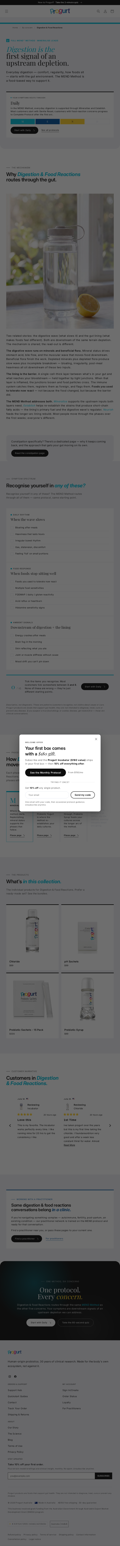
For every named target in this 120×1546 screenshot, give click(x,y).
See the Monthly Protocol (45, 772)
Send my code (83, 794)
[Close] (96, 739)
